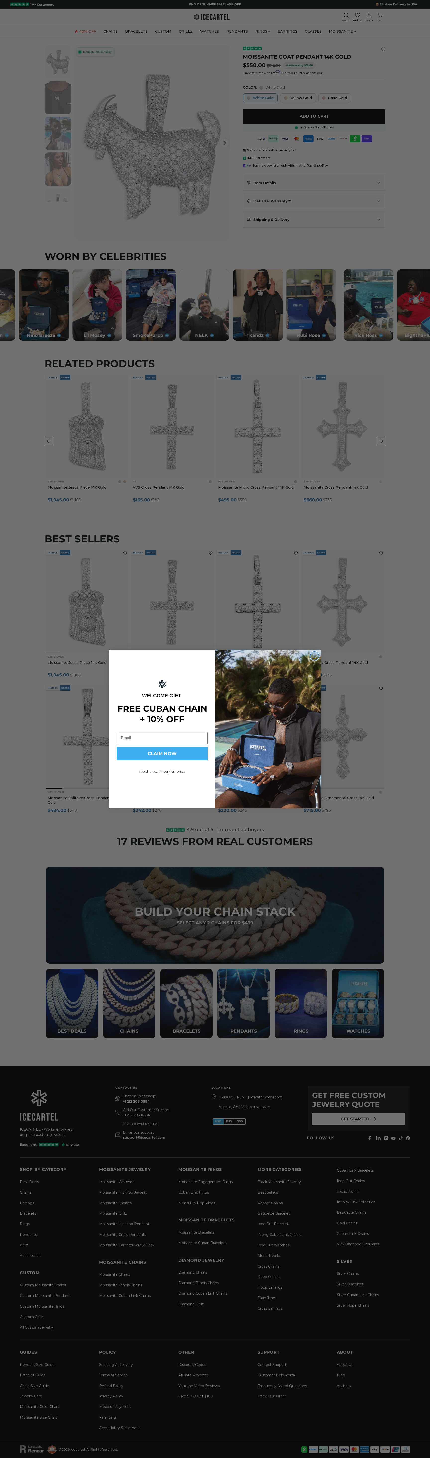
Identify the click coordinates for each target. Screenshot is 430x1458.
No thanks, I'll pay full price (162, 771)
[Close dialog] (314, 656)
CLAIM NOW (162, 753)
